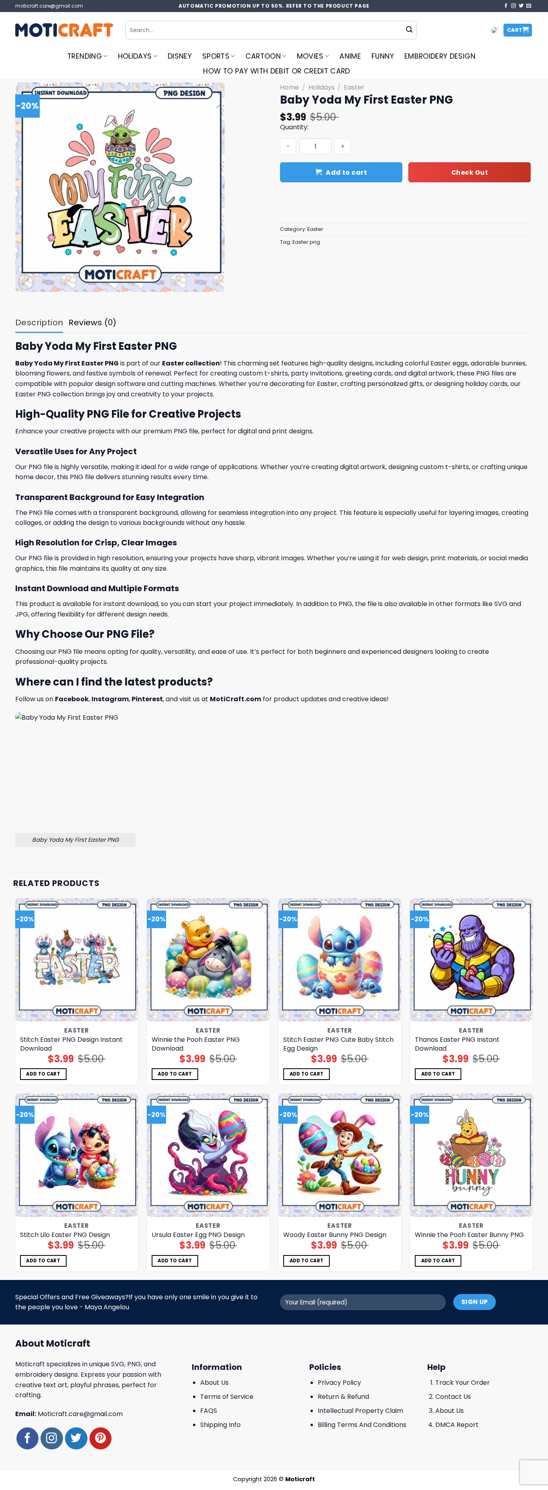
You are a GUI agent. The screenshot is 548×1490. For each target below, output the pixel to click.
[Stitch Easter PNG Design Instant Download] (76, 960)
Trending (84, 56)
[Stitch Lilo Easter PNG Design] (76, 1155)
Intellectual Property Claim (360, 1410)
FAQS (208, 1410)
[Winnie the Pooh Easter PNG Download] (208, 960)
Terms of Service (227, 1396)
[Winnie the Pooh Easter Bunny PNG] (471, 1155)
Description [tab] (39, 322)
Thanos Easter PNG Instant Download (457, 1044)
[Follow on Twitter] (521, 6)
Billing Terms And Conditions (362, 1424)
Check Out (469, 172)
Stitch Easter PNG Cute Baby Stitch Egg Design (338, 1044)
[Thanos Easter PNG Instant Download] (471, 960)
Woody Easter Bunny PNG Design (334, 1235)
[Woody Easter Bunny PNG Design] (340, 1155)
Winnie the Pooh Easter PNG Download (196, 1044)
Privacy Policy (339, 1382)
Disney (180, 56)
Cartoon (263, 56)
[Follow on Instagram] (513, 6)
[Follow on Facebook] (505, 6)
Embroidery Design (439, 56)
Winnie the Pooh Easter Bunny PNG (469, 1235)
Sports (215, 56)
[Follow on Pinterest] (100, 1438)
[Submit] (409, 30)
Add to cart (346, 172)
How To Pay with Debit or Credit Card (276, 71)
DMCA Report (457, 1424)
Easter (354, 87)
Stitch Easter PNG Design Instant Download (71, 1044)
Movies (310, 56)
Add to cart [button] (43, 1074)
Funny (382, 56)
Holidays (135, 56)
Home (289, 87)
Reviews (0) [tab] (92, 322)
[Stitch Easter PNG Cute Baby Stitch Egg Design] (340, 960)
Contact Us (453, 1396)
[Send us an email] (528, 6)
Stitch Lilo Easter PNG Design (65, 1235)
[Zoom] (26, 282)
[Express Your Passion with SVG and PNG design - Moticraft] (64, 30)
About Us (214, 1382)
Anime (350, 56)
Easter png (306, 242)
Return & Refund (343, 1396)
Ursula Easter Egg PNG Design (198, 1235)
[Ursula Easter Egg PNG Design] (208, 1155)
